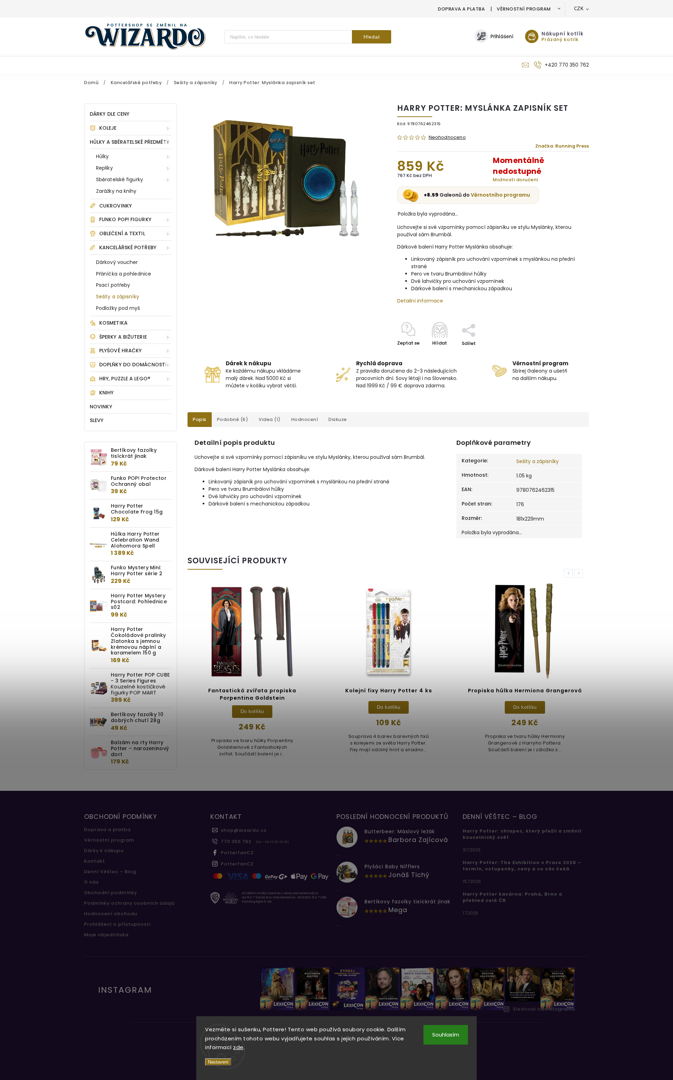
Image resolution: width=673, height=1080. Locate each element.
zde (238, 1047)
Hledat (371, 37)
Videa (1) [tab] (270, 419)
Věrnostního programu (500, 194)
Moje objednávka (106, 935)
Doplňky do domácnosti (132, 364)
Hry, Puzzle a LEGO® (124, 378)
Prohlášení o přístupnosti (117, 924)
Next (580, 573)
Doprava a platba (461, 9)
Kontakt (94, 861)
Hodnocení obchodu (110, 914)
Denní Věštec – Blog (110, 872)
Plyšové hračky (120, 350)
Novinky (101, 406)
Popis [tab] (199, 419)
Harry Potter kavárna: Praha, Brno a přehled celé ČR (512, 897)
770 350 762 (236, 841)
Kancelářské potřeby (127, 247)
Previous (569, 573)
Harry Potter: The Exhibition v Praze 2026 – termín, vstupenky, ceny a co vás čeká (522, 866)
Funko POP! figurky (125, 219)
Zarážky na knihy (116, 191)
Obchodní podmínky (110, 893)
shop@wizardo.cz (244, 830)
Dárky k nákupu (104, 851)
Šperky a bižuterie (123, 336)
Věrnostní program (524, 9)
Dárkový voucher (117, 262)
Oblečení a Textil (122, 233)
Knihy (106, 392)
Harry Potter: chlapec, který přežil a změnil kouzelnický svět (522, 834)
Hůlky (102, 156)
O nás (91, 882)
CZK (579, 8)
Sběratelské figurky (119, 179)
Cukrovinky (115, 205)
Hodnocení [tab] (304, 419)
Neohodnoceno (447, 137)
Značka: (562, 146)
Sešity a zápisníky (117, 296)
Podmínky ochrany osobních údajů (129, 903)
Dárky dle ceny (109, 113)
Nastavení (218, 1062)
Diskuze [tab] (337, 419)
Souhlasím (445, 1034)
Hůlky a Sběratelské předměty (129, 141)
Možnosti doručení (515, 180)
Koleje (108, 127)
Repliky (104, 167)
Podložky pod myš (118, 308)
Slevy (97, 420)
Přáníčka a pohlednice (123, 273)
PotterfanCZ (237, 853)
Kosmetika (113, 322)
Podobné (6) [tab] (233, 419)
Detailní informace (420, 300)
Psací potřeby (113, 284)
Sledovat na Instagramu (544, 1009)
